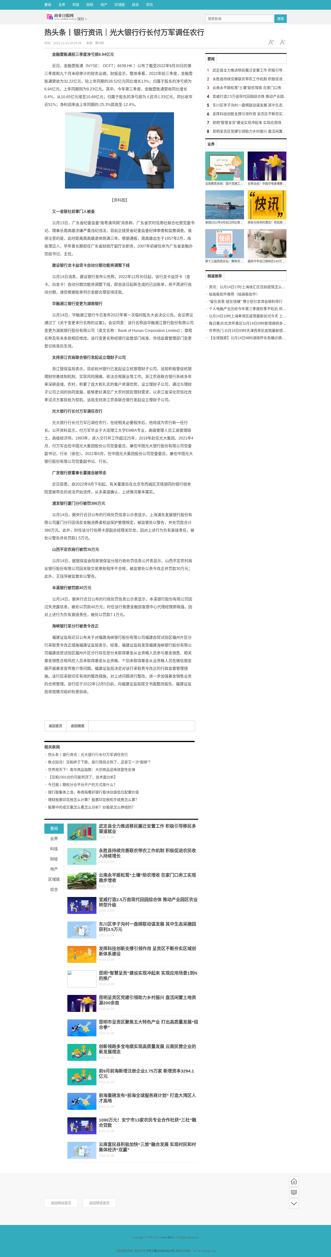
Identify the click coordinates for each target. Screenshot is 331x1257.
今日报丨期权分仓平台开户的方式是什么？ (82, 785)
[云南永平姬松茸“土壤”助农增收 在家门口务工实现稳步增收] (81, 881)
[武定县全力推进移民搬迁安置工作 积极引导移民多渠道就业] (81, 832)
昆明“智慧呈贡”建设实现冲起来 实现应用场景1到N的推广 (258, 122)
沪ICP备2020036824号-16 (162, 1251)
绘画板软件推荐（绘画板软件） (234, 294)
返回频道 (77, 726)
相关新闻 (52, 747)
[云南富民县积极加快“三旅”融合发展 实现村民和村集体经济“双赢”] (81, 1150)
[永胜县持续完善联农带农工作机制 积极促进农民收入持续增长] (81, 856)
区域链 (120, 4)
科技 (75, 4)
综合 (135, 4)
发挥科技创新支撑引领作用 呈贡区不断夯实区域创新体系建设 (262, 114)
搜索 (280, 19)
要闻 (47, 4)
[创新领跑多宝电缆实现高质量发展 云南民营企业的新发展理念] (81, 1052)
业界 (61, 4)
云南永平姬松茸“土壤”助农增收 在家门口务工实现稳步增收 (260, 88)
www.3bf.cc (167, 1237)
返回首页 (55, 726)
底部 (294, 1204)
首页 (294, 1181)
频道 (294, 1192)
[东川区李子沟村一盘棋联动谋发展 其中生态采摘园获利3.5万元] (81, 929)
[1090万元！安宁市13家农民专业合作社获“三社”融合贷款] (81, 1125)
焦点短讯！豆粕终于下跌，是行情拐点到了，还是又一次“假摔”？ (100, 762)
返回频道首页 (99, 1203)
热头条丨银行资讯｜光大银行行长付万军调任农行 (88, 755)
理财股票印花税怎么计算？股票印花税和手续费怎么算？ (93, 800)
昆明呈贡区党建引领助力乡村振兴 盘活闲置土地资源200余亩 (261, 131)
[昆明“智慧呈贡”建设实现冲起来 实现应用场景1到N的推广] (81, 978)
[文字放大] (271, 42)
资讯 (149, 4)
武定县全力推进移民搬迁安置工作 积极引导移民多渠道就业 (260, 70)
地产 (104, 4)
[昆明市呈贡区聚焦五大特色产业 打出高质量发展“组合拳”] (81, 1027)
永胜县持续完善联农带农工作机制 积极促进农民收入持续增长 (262, 79)
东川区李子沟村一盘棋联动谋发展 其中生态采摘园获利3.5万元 (263, 105)
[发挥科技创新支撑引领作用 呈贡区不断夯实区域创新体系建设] (81, 954)
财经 (90, 4)
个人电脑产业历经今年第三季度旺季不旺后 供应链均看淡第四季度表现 (266, 309)
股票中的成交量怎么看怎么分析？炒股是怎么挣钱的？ (91, 807)
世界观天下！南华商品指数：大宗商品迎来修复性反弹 (91, 770)
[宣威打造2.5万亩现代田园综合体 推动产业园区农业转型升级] (81, 905)
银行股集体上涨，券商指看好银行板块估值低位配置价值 (93, 792)
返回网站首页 (61, 1203)
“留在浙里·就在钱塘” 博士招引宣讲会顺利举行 (246, 301)
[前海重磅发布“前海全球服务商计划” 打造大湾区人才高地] (81, 1101)
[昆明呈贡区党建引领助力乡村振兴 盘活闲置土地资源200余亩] (81, 1003)
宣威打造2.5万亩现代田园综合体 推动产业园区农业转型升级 (261, 96)
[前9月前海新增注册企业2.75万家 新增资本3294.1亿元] (81, 1076)
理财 (80, 19)
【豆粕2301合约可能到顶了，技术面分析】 (83, 777)
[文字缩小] (283, 42)
